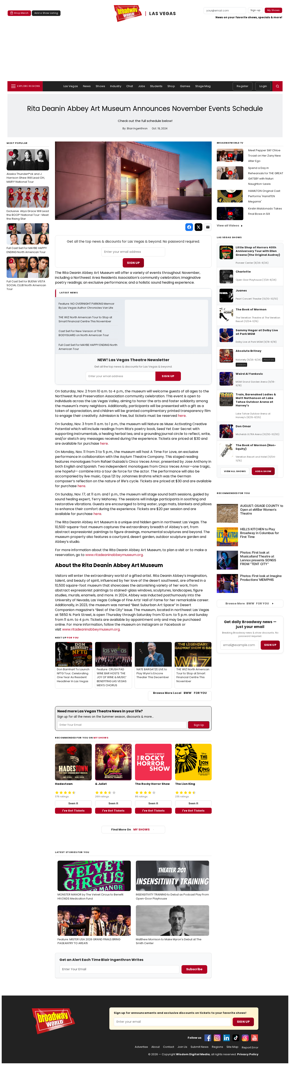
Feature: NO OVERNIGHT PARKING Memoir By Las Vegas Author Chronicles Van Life (87, 306)
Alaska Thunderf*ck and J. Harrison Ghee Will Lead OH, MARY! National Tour (26, 168)
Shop (171, 86)
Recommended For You (233, 493)
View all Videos (228, 225)
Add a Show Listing (46, 13)
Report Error (250, 1047)
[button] (277, 86)
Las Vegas (70, 86)
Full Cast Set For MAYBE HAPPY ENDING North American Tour (27, 240)
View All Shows (235, 471)
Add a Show (263, 471)
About (155, 1047)
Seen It (73, 803)
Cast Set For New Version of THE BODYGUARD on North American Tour (84, 333)
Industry (115, 86)
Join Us (182, 1047)
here (182, 415)
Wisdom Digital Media (193, 1054)
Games (185, 86)
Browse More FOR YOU (247, 603)
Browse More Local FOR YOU (180, 693)
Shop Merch (21, 13)
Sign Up (133, 263)
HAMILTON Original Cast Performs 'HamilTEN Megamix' (264, 196)
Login (263, 86)
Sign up (270, 645)
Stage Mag (203, 86)
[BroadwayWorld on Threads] (245, 1038)
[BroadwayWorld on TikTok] (236, 1038)
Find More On (130, 829)
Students (156, 86)
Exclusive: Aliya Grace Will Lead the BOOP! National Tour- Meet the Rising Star (28, 205)
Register (242, 86)
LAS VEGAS (162, 13)
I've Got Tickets (73, 810)
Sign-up (255, 10)
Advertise (141, 1047)
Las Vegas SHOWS (229, 237)
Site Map (232, 1047)
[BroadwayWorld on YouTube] (254, 1038)
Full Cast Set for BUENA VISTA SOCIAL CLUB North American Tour (26, 275)
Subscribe (194, 969)
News (87, 86)
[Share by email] (208, 227)
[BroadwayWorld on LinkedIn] (226, 1038)
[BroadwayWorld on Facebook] (208, 1038)
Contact (168, 1047)
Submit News (199, 1047)
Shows (100, 86)
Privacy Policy (247, 1054)
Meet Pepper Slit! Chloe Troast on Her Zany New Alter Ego (264, 155)
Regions (217, 1047)
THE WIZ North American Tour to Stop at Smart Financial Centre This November (86, 319)
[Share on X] (198, 227)
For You (73, 637)
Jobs (141, 86)
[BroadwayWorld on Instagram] (217, 1038)
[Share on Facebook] (189, 227)
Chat (129, 86)
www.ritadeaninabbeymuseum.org (114, 554)
